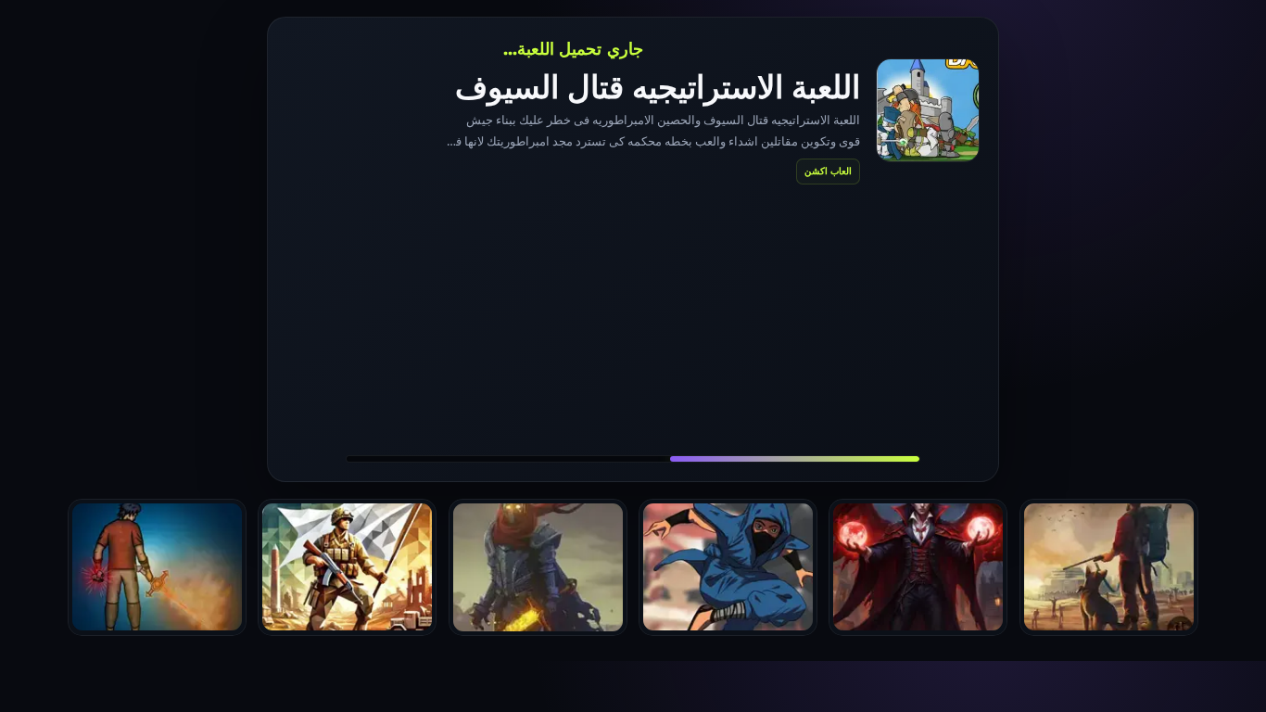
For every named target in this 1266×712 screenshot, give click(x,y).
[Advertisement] (633, 319)
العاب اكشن (828, 170)
